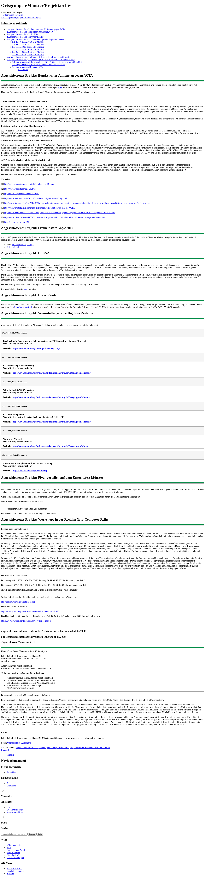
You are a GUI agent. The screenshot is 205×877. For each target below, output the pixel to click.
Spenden (10, 873)
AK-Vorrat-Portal (14, 868)
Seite (9, 783)
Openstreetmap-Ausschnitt (19, 743)
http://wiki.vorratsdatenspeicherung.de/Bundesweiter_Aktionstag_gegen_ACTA (39, 208)
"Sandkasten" (13, 855)
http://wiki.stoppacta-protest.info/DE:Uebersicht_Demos (29, 184)
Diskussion (11, 786)
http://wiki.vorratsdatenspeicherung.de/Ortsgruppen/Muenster (61, 373)
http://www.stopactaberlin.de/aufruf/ (20, 189)
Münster (19, 15)
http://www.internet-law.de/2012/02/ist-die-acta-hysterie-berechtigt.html (35, 198)
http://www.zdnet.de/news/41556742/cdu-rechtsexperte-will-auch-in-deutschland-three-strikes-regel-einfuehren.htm (54, 217)
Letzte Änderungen (15, 857)
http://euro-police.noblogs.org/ (45, 348)
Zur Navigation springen (12, 17)
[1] (184, 307)
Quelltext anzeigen (15, 810)
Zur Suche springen (32, 17)
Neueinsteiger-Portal (16, 850)
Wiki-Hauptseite (14, 845)
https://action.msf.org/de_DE (16, 222)
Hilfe (9, 847)
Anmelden (11, 772)
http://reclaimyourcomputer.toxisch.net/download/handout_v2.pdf (30, 611)
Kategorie (5, 750)
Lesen (9, 807)
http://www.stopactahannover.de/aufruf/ (21, 193)
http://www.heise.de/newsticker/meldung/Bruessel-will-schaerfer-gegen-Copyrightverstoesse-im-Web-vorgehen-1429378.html (59, 212)
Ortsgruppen (8, 15)
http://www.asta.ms (22, 348)
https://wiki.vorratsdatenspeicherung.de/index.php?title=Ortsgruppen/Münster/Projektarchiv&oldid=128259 (63, 747)
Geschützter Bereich (16, 871)
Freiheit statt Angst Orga (22, 244)
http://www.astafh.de (23, 307)
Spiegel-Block (13, 247)
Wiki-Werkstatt (13, 852)
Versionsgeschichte (15, 812)
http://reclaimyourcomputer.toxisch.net (18, 602)
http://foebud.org (39, 470)
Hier (60, 87)
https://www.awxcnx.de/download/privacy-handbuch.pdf (26, 621)
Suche (4, 828)
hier (25, 289)
